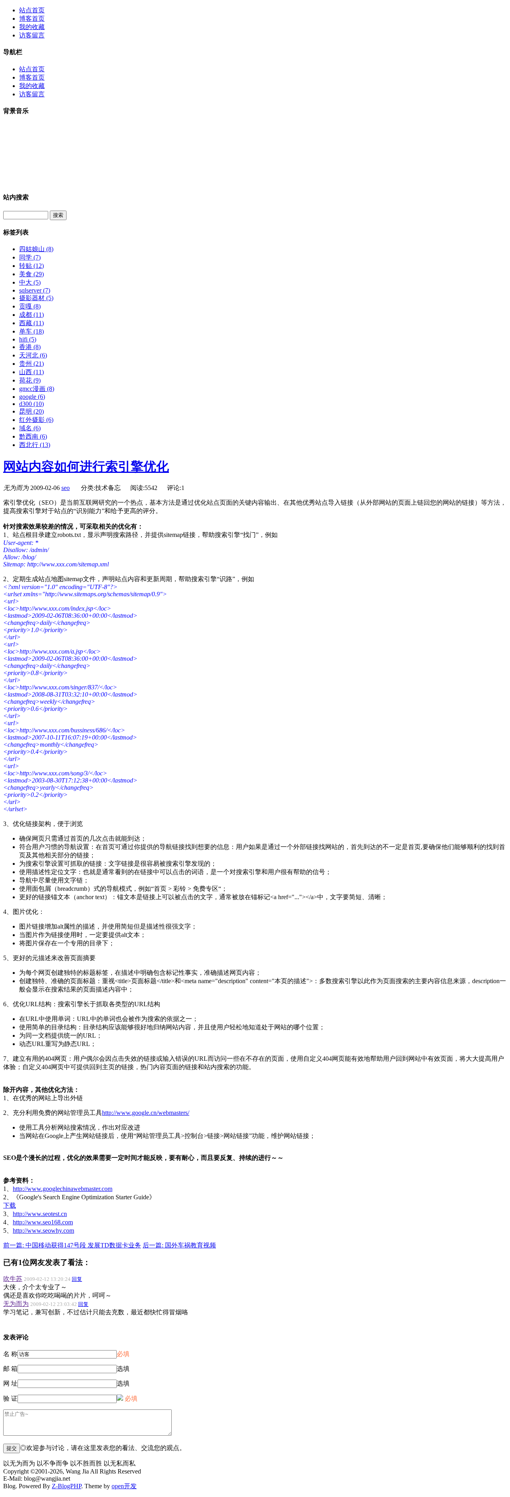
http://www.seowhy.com (43, 1230)
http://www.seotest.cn (40, 1213)
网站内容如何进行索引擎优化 (86, 466)
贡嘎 (30, 306)
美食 (31, 274)
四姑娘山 (36, 249)
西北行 (34, 444)
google (32, 396)
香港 (30, 347)
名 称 (10, 1354)
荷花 (30, 380)
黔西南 (33, 436)
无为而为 (16, 1303)
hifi (27, 339)
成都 (31, 314)
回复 (77, 1279)
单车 (31, 331)
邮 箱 (10, 1368)
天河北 (33, 355)
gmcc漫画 (36, 388)
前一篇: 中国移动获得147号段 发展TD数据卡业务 (72, 1245)
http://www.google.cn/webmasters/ (145, 1112)
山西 (31, 372)
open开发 (124, 1486)
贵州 (31, 363)
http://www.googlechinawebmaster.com (62, 1188)
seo (65, 487)
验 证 (10, 1398)
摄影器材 (36, 298)
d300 (31, 403)
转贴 (31, 265)
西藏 (31, 323)
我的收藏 (32, 26)
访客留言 (32, 35)
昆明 (31, 411)
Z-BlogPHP (66, 1486)
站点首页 (32, 10)
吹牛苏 (12, 1278)
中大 (30, 282)
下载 (9, 1205)
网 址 (10, 1383)
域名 (30, 428)
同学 (30, 257)
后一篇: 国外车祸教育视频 (179, 1245)
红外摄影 (36, 419)
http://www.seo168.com (43, 1222)
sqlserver (34, 290)
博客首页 (32, 18)
